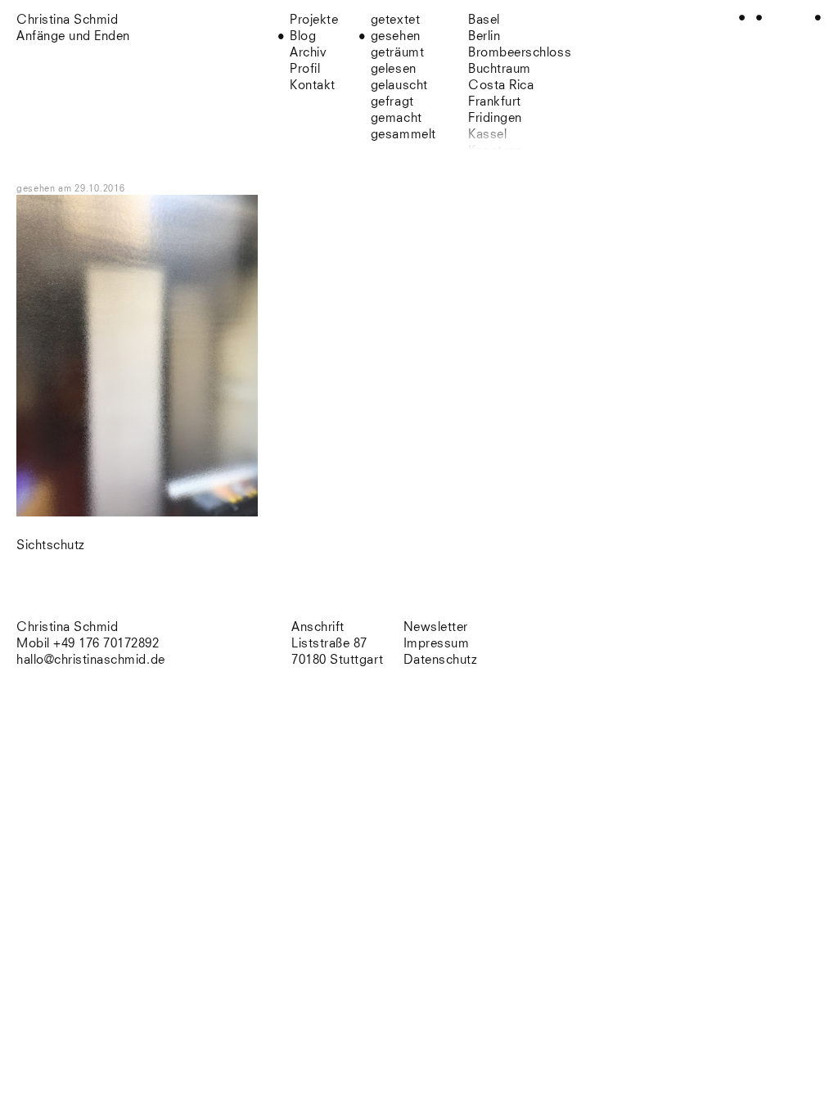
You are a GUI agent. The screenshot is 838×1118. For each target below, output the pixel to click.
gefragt (392, 102)
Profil (305, 69)
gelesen (394, 69)
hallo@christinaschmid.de (90, 660)
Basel (484, 20)
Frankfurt (494, 102)
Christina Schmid (67, 627)
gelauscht (399, 85)
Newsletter (435, 627)
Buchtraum (499, 69)
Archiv (308, 53)
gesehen (396, 36)
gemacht (396, 118)
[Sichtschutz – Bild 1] (137, 513)
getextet (395, 20)
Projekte (314, 20)
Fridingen (495, 118)
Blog (303, 36)
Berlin (484, 36)
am (91, 188)
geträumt (397, 53)
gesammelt (403, 134)
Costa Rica (501, 85)
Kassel (487, 134)
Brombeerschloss (519, 53)
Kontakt (313, 85)
